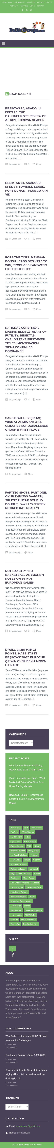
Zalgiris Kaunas (17, 846)
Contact (40, 6)
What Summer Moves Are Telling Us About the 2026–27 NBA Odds (26, 767)
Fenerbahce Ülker (34, 887)
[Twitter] (31, 10)
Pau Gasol (33, 869)
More (32, 6)
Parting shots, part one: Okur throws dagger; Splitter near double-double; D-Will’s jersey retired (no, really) (26, 500)
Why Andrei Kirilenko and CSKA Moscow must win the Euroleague (26, 1038)
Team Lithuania (24, 874)
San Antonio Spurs (18, 896)
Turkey (37, 874)
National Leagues (44, 2)
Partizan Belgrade (18, 869)
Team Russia (16, 915)
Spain (37, 846)
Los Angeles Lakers (19, 855)
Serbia (32, 896)
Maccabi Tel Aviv (18, 851)
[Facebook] (22, 10)
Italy (12, 874)
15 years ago (15, 705)
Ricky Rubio (33, 851)
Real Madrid (36, 828)
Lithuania (34, 855)
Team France (28, 878)
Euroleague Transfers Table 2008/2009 (25, 1055)
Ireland (27, 860)
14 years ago (15, 164)
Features (24, 6)
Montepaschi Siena (18, 864)
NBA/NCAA (31, 2)
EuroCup (14, 919)
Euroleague (15, 878)
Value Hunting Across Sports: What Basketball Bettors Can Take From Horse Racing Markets (27, 782)
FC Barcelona (16, 837)
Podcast (14, 6)
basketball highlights (33, 910)
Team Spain (15, 860)
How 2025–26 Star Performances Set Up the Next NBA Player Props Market (26, 799)
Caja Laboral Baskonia (20, 883)
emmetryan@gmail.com (28, 1126)
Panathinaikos (30, 841)
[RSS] (26, 10)
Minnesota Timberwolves (21, 901)
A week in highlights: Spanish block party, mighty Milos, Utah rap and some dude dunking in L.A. (26, 1074)
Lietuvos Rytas (17, 887)
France (27, 906)
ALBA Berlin (30, 915)
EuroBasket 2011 (30, 924)
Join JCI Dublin (36, 1145)
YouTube (14, 832)
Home (4, 2)
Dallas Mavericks (28, 919)
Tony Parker (16, 906)
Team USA (15, 924)
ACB (29, 846)
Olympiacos (15, 841)
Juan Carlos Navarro (19, 892)
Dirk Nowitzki (16, 910)
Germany (37, 860)
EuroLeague (19, 2)
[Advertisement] (27, 66)
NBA (26, 828)
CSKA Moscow (27, 832)
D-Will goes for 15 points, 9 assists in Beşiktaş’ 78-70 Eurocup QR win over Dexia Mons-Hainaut (25, 657)
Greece (36, 883)
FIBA (10, 2)
